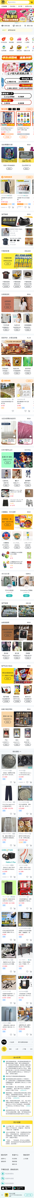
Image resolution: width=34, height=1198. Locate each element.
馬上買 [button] (6, 373)
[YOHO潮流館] (9, 586)
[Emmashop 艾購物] (26, 586)
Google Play (19, 1188)
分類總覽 (4, 6)
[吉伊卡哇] (25, 87)
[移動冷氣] (9, 80)
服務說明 (3, 1161)
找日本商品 (28, 450)
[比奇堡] (25, 80)
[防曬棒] (25, 95)
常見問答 (14, 1158)
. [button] (7, 350)
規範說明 (23, 1090)
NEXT (33, 159)
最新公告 (14, 1164)
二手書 (24, 1049)
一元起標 (11, 1042)
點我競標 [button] (6, 286)
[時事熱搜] (9, 65)
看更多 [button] (7, 307)
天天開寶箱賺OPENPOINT (15, 30)
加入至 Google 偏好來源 (31, 14)
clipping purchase (13, 207)
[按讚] (14, 436)
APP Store (7, 1188)
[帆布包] (9, 102)
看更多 (29, 144)
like (9, 207)
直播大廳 (28, 603)
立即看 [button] (7, 263)
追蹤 (9, 595)
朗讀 (31, 10)
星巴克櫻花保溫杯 (23, 1042)
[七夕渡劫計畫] (17, 15)
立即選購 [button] (6, 701)
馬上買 (29, 338)
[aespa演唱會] (9, 95)
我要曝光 (29, 109)
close (3, 1195)
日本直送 (12, 6)
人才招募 (25, 1158)
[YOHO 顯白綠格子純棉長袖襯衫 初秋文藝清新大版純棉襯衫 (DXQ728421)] (6, 581)
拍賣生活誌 (28, 6)
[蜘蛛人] (9, 87)
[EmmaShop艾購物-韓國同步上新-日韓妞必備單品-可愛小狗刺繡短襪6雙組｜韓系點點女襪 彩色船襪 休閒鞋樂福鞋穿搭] (23, 581)
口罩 (17, 1049)
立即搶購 (7, 137)
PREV (1, 159)
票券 (10, 1049)
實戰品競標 (28, 251)
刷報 (3, 1042)
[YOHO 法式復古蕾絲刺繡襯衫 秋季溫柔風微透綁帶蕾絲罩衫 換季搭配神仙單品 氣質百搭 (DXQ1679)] (14, 578)
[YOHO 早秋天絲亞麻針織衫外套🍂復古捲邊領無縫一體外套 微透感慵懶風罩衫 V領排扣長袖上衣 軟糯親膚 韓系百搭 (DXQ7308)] (14, 583)
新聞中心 (3, 1158)
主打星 (20, 6)
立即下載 (28, 1195)
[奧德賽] (25, 102)
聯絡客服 (14, 1161)
